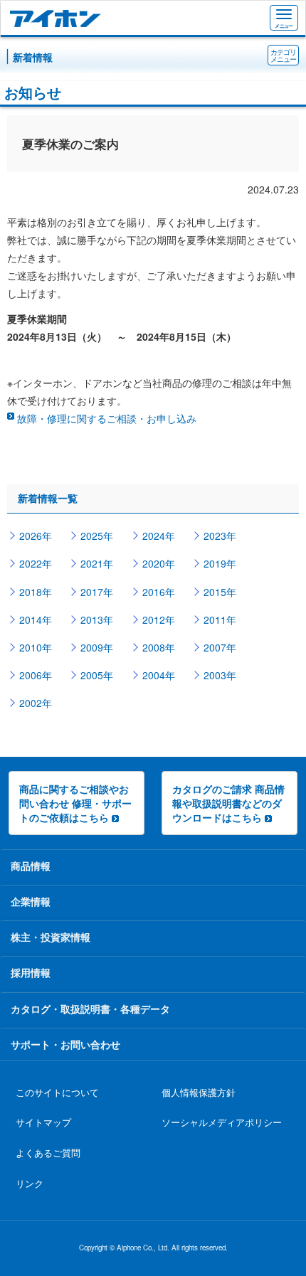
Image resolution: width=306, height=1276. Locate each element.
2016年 (158, 592)
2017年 (96, 592)
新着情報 (33, 57)
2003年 (220, 675)
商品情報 (31, 865)
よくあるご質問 (48, 1153)
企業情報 (31, 901)
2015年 (220, 592)
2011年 (220, 619)
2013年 (96, 619)
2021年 (96, 563)
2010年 (35, 647)
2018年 (35, 592)
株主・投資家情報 (50, 937)
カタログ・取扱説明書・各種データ (90, 1008)
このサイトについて (57, 1092)
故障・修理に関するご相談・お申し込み (106, 418)
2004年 (158, 675)
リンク (29, 1183)
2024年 (158, 535)
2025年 (96, 535)
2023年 (220, 535)
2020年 (158, 563)
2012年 (158, 619)
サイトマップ (43, 1122)
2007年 (220, 647)
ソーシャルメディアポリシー (222, 1122)
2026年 (35, 535)
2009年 (96, 647)
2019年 (220, 563)
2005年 (96, 675)
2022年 (35, 563)
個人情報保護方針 (199, 1092)
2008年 (158, 647)
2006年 (35, 675)
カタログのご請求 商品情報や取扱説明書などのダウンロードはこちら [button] (228, 803)
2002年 (35, 703)
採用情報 (31, 972)
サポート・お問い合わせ (65, 1044)
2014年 (35, 619)
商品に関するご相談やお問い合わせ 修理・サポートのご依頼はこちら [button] (75, 803)
